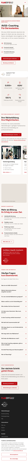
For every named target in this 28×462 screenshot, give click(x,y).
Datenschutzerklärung (18, 450)
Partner (3, 427)
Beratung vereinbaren (8, 63)
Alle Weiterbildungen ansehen (10, 134)
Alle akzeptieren (14, 454)
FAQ (2, 418)
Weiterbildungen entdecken (10, 58)
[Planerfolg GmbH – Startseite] (7, 2)
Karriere (3, 430)
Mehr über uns (6, 241)
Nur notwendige (14, 458)
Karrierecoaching (5, 413)
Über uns (3, 425)
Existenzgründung (5, 416)
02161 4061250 (4, 436)
